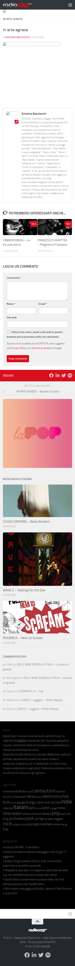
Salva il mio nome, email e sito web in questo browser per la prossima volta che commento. (34, 334)
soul (29, 824)
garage (21, 802)
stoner (56, 824)
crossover (19, 796)
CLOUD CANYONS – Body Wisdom (26, 521)
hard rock (43, 802)
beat (15, 791)
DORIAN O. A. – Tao (31, 691)
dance (32, 796)
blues (22, 791)
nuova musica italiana (36, 814)
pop (56, 813)
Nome (11, 304)
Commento (14, 278)
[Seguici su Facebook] (51, 375)
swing (64, 824)
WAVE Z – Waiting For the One (24, 590)
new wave (12, 813)
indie (66, 801)
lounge (53, 808)
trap (5, 829)
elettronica (52, 796)
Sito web (12, 317)
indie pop (8, 808)
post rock (66, 813)
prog (5, 819)
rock (7, 824)
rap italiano (49, 819)
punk (30, 818)
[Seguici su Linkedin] (57, 375)
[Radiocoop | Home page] (22, 5)
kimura (38, 808)
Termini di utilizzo (41, 348)
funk (6, 802)
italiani (20, 807)
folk (65, 796)
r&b (36, 818)
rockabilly (17, 824)
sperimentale (42, 824)
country (7, 796)
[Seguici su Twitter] (63, 375)
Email (43, 304)
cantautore (43, 791)
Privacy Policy (19, 348)
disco (39, 797)
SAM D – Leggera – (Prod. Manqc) (42, 700)
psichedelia (17, 818)
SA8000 (21, 740)
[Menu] (70, 5)
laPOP (46, 808)
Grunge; (31, 802)
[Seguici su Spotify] (70, 375)
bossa (29, 791)
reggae (58, 819)
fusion (13, 802)
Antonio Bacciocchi (18, 37)
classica (60, 791)
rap (41, 818)
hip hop (55, 802)
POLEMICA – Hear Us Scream (23, 638)
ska (24, 824)
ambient (7, 791)
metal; (61, 808)
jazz (32, 808)
